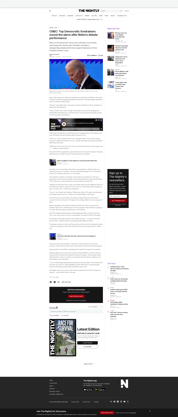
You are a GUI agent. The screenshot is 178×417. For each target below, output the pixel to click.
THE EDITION (53, 383)
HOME (51, 380)
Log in (127, 11)
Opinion (87, 15)
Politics (54, 15)
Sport (106, 15)
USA (55, 27)
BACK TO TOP (88, 364)
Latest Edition (87, 343)
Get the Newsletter (118, 200)
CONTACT (52, 388)
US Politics (79, 15)
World (113, 15)
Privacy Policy (118, 205)
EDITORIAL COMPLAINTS (56, 394)
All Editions (87, 346)
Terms (123, 204)
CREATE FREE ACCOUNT (76, 296)
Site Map (96, 402)
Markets (112, 318)
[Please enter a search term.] (121, 11)
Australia (62, 15)
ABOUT (51, 386)
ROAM (100, 15)
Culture (94, 15)
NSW (111, 306)
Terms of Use (86, 402)
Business (70, 15)
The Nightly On (121, 15)
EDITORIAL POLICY (54, 391)
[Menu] (50, 11)
